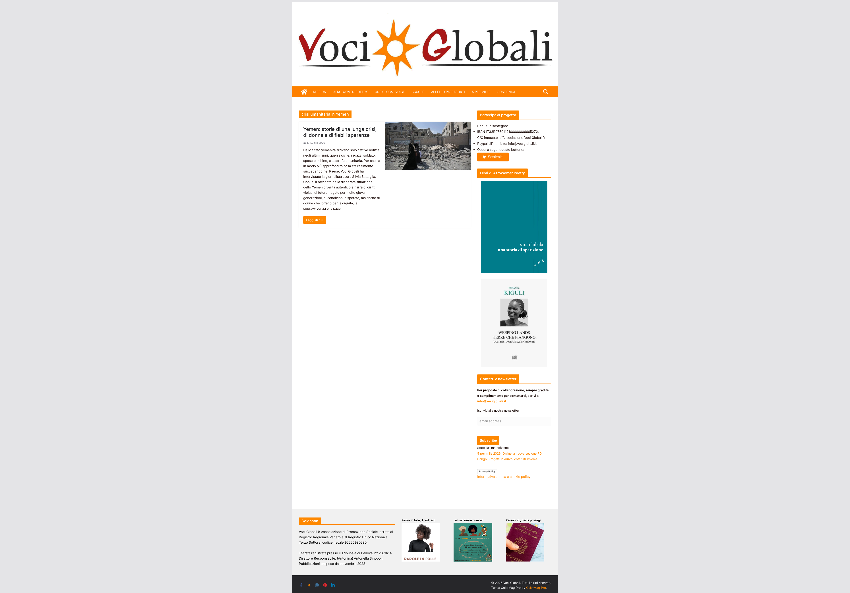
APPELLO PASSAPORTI (448, 92)
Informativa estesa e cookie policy (503, 477)
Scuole (418, 92)
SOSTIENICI (506, 92)
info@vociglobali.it (491, 401)
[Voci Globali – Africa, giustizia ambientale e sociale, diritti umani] (425, 15)
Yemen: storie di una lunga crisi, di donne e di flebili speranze (340, 132)
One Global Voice (390, 92)
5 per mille (481, 92)
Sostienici (495, 157)
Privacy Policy (487, 471)
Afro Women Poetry (350, 92)
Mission (319, 92)
